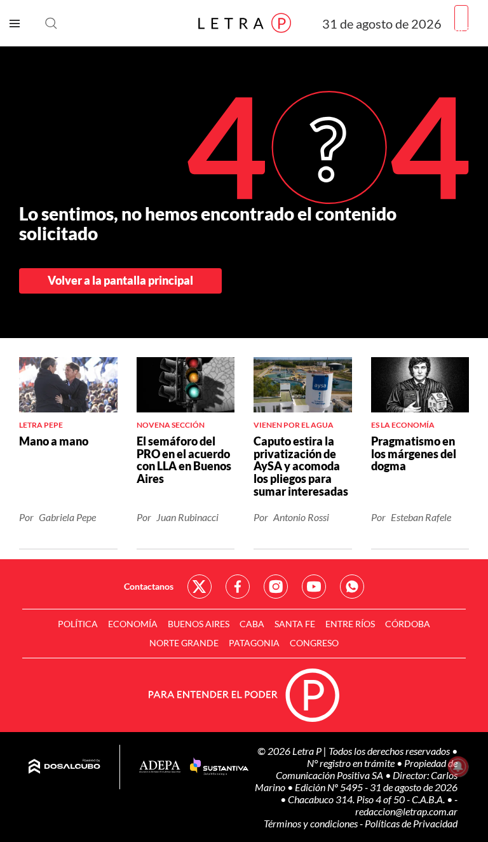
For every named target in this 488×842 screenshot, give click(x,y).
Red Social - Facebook (237, 586)
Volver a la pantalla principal (120, 280)
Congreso (314, 642)
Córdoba (407, 623)
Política (78, 623)
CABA (252, 623)
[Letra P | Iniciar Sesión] (461, 18)
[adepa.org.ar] (159, 767)
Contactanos (148, 586)
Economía (133, 623)
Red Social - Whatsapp (352, 586)
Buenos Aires (198, 623)
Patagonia (254, 642)
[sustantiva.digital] (219, 767)
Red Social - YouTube (313, 586)
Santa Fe (294, 623)
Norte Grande (184, 642)
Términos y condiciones (312, 823)
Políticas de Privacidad (411, 823)
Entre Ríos (350, 623)
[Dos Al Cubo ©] (64, 767)
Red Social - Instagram (275, 586)
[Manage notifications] (458, 766)
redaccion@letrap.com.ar (406, 811)
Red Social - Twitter (199, 586)
